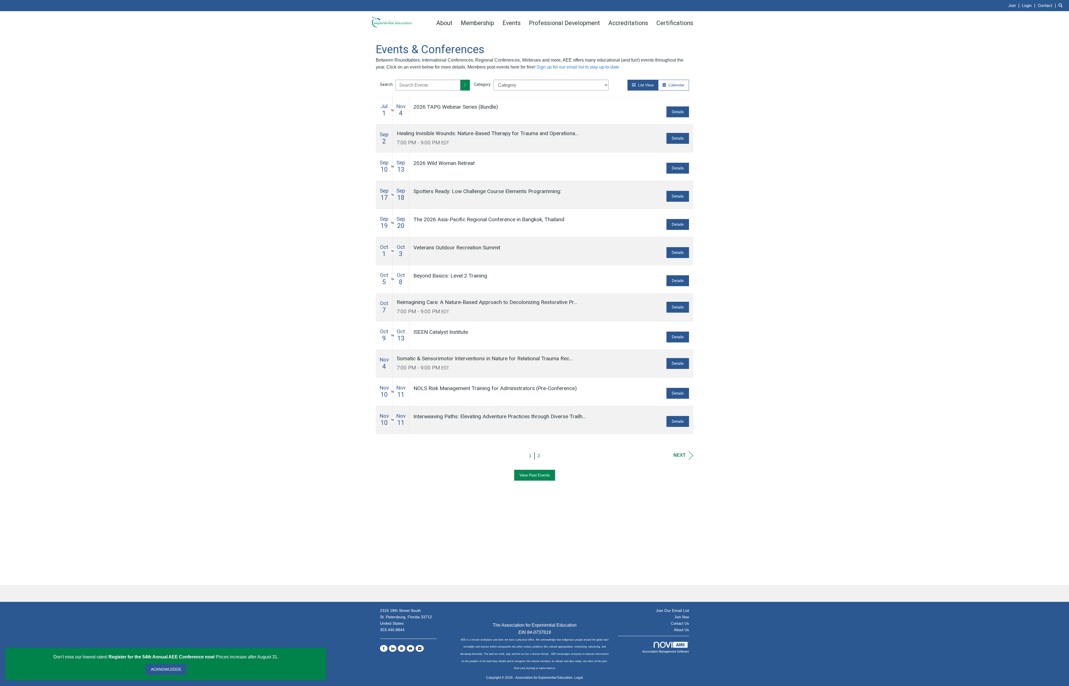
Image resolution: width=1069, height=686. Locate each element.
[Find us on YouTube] (410, 648)
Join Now (681, 617)
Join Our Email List (672, 610)
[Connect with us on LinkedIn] (392, 648)
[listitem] (1014, 5)
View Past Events (534, 475)
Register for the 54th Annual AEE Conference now (161, 657)
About (444, 23)
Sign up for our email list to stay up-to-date (577, 67)
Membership (477, 23)
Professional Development (564, 23)
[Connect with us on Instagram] (401, 648)
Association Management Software (665, 651)
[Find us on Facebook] (384, 648)
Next (679, 455)
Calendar (675, 85)
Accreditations (628, 23)
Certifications (674, 23)
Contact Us (680, 623)
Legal (578, 678)
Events (511, 23)
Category (482, 84)
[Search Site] (1061, 5)
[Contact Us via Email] (420, 648)
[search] (465, 85)
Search (386, 84)
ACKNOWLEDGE (166, 669)
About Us (681, 630)
